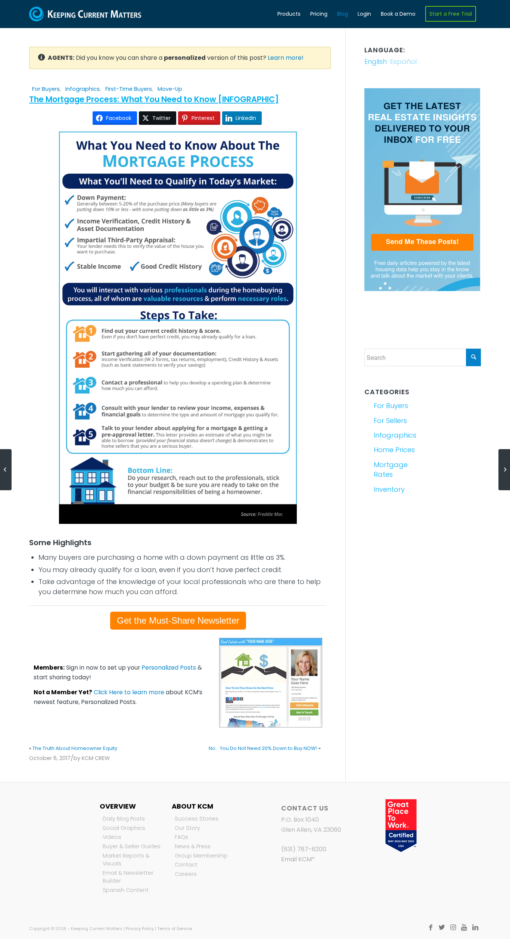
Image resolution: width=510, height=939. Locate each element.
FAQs (181, 837)
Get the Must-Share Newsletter (178, 620)
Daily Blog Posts (124, 818)
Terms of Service (174, 929)
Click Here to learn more (129, 692)
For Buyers (46, 89)
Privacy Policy (140, 929)
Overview (118, 806)
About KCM (192, 806)
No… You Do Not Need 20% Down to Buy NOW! (263, 748)
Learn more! (286, 57)
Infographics (82, 89)
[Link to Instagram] (452, 927)
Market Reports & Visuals (126, 860)
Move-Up (170, 89)
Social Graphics (124, 828)
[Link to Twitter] (441, 927)
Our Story (187, 828)
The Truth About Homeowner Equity (74, 748)
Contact (186, 864)
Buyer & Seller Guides (132, 846)
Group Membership (201, 855)
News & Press (193, 846)
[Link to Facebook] (430, 927)
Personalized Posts (169, 667)
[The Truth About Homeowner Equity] (6, 469)
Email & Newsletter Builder (128, 877)
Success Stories (196, 818)
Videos (112, 837)
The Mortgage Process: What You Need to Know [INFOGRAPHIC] (154, 99)
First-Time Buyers (128, 89)
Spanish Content (126, 890)
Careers (186, 874)
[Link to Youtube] (464, 927)
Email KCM (296, 859)
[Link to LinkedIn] (475, 927)
